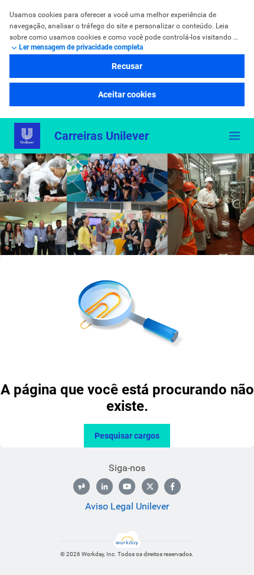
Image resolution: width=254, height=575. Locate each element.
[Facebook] (172, 486)
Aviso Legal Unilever (127, 506)
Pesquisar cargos (127, 435)
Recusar (127, 66)
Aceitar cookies (127, 94)
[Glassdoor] (81, 486)
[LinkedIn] (104, 486)
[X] (150, 486)
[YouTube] (127, 486)
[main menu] (234, 135)
